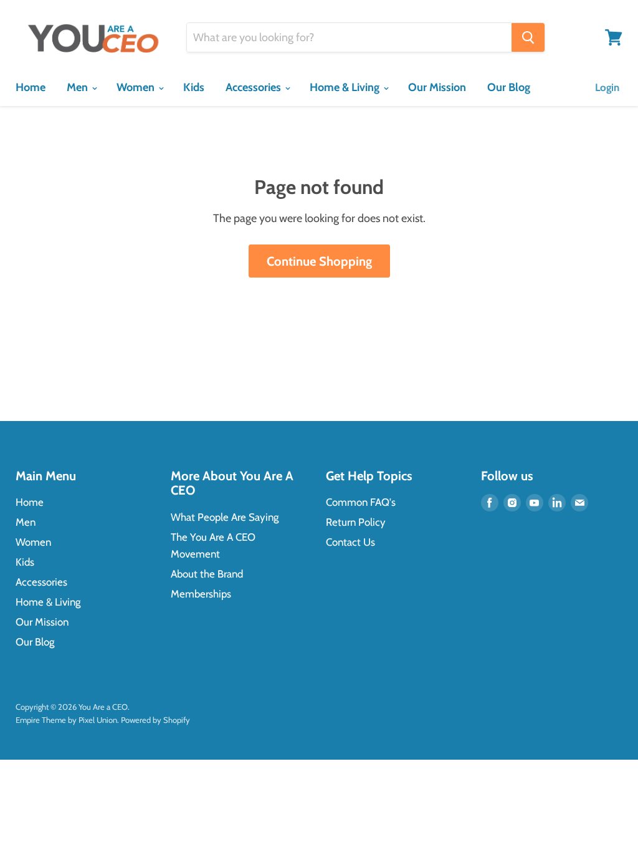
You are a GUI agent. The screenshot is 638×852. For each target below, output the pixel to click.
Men (78, 87)
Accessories (254, 87)
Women (137, 87)
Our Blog (508, 87)
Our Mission (437, 87)
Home (30, 87)
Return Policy (356, 522)
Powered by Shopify (155, 720)
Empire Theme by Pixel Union (66, 720)
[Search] (528, 37)
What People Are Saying (225, 517)
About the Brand (207, 574)
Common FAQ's (361, 502)
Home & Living (346, 87)
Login (607, 87)
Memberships (201, 594)
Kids (193, 87)
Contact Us (350, 542)
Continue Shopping (319, 261)
